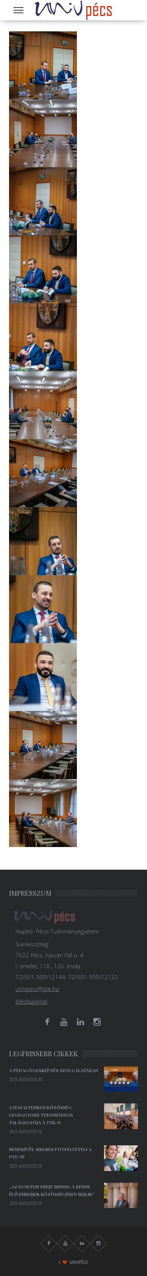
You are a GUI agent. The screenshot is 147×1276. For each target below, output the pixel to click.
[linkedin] (80, 1022)
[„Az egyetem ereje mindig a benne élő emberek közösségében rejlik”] (121, 1195)
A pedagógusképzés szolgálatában (53, 1070)
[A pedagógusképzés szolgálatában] (121, 1079)
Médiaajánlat (31, 1001)
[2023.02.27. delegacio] (43, 64)
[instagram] (96, 1022)
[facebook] (47, 1022)
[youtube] (63, 1022)
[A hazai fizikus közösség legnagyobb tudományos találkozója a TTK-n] (121, 1116)
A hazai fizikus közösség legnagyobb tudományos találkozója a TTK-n (41, 1114)
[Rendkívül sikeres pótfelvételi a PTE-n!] (121, 1158)
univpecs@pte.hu (37, 988)
